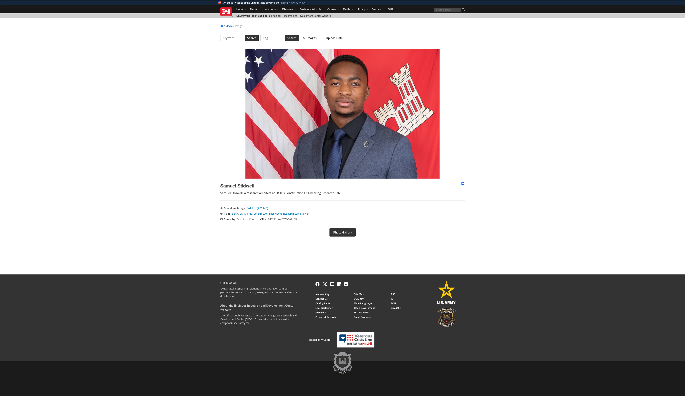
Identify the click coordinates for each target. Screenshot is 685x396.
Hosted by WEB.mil (319, 339)
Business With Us (311, 9)
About (254, 9)
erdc (249, 213)
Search (251, 38)
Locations (269, 9)
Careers (332, 9)
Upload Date (334, 38)
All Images (310, 38)
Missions (288, 9)
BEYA (235, 213)
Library (361, 9)
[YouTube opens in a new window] (332, 284)
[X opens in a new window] (325, 284)
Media (347, 9)
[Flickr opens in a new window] (346, 284)
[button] (294, 3)
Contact (377, 9)
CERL (243, 213)
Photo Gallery (342, 232)
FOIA (390, 9)
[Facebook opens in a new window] (317, 284)
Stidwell (304, 213)
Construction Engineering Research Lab (276, 213)
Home (240, 9)
